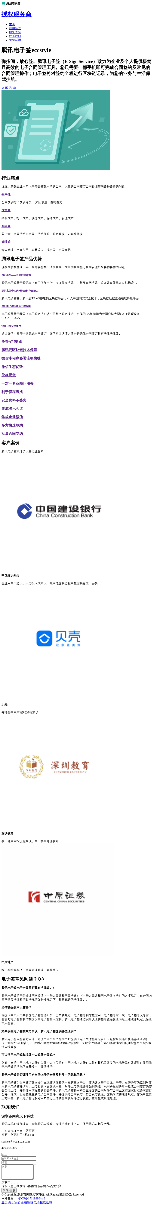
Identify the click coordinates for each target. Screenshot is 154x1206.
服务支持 (15, 32)
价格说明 (27, 1202)
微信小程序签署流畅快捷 (21, 358)
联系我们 (15, 36)
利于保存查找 (12, 392)
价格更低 (9, 375)
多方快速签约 (12, 425)
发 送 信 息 (9, 1190)
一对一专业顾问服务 (18, 383)
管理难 (6, 241)
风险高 (6, 226)
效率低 (6, 194)
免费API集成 (12, 342)
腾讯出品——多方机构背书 (16, 275)
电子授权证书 (43, 1202)
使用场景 (15, 28)
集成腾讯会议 (12, 408)
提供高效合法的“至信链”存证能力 (20, 290)
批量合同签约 (12, 434)
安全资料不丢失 (14, 400)
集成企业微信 (12, 417)
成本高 (6, 210)
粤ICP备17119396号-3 (31, 1198)
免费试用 (15, 40)
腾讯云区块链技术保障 (19, 350)
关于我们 (14, 1202)
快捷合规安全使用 (11, 325)
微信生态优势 (12, 367)
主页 (12, 24)
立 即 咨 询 (9, 87)
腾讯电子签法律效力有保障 (16, 306)
